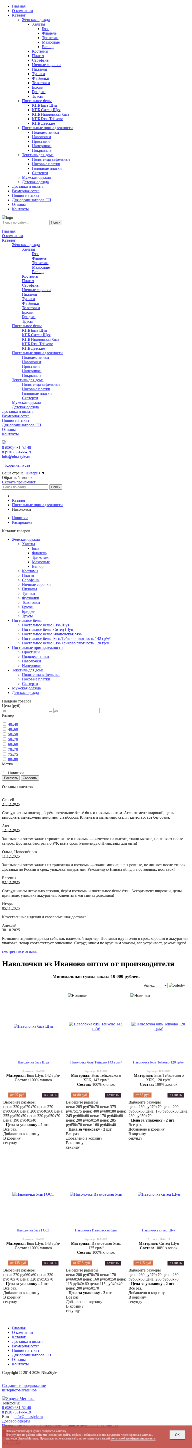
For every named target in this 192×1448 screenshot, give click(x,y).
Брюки (28, 312)
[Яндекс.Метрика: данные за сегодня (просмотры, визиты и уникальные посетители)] (18, 1398)
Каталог (9, 240)
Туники (28, 299)
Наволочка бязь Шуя (33, 1062)
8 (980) (16, 447)
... (50, 710)
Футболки (30, 303)
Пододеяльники (35, 357)
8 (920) (16, 452)
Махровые (41, 267)
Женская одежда (26, 245)
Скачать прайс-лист (19, 482)
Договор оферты (16, 1421)
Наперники (32, 371)
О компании (12, 236)
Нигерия (33, 473)
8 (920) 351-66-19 (16, 1412)
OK (177, 1435)
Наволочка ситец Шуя (158, 1230)
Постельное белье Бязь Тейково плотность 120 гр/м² (66, 643)
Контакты (10, 434)
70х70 (13, 749)
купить (50, 1095)
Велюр (38, 272)
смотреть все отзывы (20, 951)
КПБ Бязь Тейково (37, 344)
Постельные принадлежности (37, 353)
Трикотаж (40, 263)
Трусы (27, 321)
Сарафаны (31, 285)
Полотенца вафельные (41, 384)
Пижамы (29, 294)
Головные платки (37, 393)
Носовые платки (36, 389)
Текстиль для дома (28, 380)
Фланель (39, 258)
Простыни (31, 366)
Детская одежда (25, 407)
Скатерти (30, 398)
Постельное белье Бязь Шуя (45, 625)
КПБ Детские (33, 348)
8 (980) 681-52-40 (16, 1407)
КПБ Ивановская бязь (40, 339)
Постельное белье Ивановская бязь (52, 634)
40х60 (13, 729)
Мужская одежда (26, 402)
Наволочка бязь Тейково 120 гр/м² (158, 1062)
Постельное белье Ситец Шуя (47, 629)
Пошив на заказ (15, 420)
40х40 (13, 724)
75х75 (13, 754)
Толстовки (31, 308)
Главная (9, 231)
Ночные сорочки (36, 290)
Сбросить (30, 778)
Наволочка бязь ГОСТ (33, 1230)
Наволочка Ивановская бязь (96, 1230)
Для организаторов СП (21, 425)
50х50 (13, 734)
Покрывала (31, 375)
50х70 (13, 739)
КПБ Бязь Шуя (34, 330)
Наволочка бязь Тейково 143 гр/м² (96, 1062)
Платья (28, 281)
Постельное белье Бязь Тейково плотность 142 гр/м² (66, 638)
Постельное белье (27, 326)
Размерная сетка (16, 416)
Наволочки (31, 362)
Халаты (28, 249)
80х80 (13, 759)
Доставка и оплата (18, 411)
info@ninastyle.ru (16, 456)
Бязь (35, 254)
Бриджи (29, 317)
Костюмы (30, 276)
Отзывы (9, 429)
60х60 (13, 744)
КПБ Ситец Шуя (36, 335)
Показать (11, 778)
